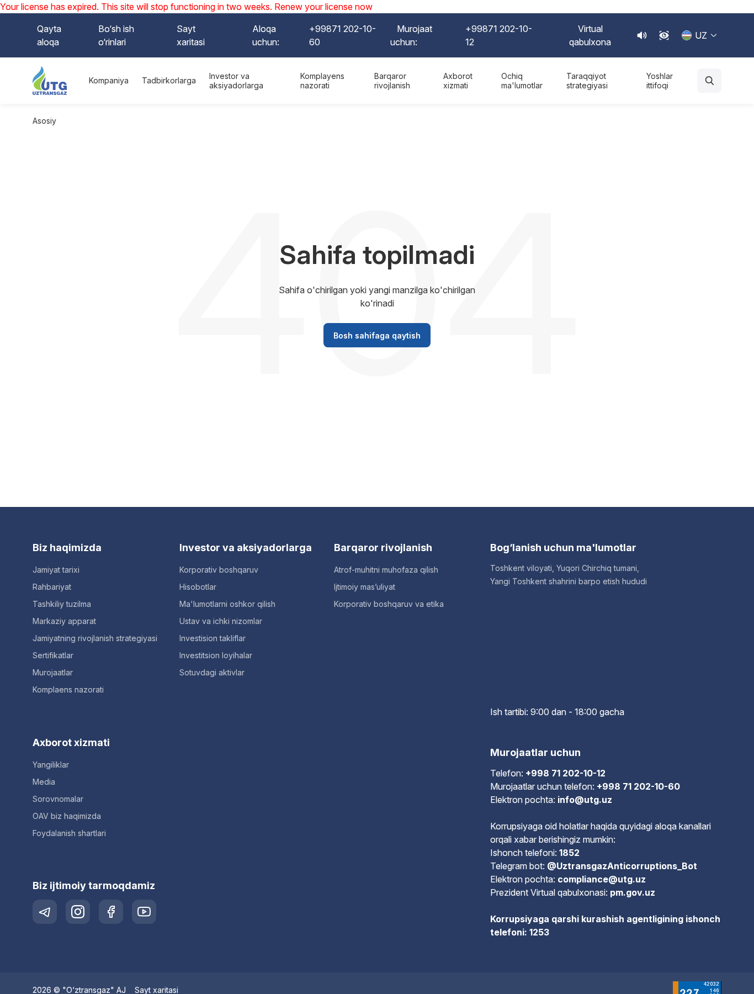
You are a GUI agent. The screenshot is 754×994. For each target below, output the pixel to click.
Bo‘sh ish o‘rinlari (116, 35)
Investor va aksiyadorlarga (236, 81)
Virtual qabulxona (590, 35)
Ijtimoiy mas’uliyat (364, 586)
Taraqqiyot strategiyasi (587, 81)
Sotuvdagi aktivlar (212, 672)
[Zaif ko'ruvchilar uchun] (664, 35)
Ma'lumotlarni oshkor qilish (227, 604)
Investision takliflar (212, 638)
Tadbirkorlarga (169, 80)
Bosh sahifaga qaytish (377, 335)
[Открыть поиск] (709, 80)
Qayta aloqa (49, 35)
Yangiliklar (51, 764)
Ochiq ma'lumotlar (522, 81)
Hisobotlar (197, 586)
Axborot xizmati (457, 81)
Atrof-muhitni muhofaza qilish (386, 569)
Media (44, 781)
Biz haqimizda (67, 547)
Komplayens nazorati (322, 81)
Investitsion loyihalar (215, 655)
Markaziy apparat (64, 621)
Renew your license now (323, 6)
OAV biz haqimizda (67, 816)
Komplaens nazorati (68, 689)
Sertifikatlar (53, 655)
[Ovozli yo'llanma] (642, 35)
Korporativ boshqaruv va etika (389, 604)
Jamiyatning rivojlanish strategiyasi (95, 638)
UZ (701, 35)
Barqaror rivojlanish (392, 81)
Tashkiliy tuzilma (62, 604)
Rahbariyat (52, 586)
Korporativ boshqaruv (218, 569)
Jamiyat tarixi (56, 569)
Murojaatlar (53, 672)
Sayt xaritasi (191, 35)
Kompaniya (109, 80)
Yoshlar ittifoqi (659, 81)
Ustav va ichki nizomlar (220, 621)
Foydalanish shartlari (69, 833)
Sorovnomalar (58, 798)
